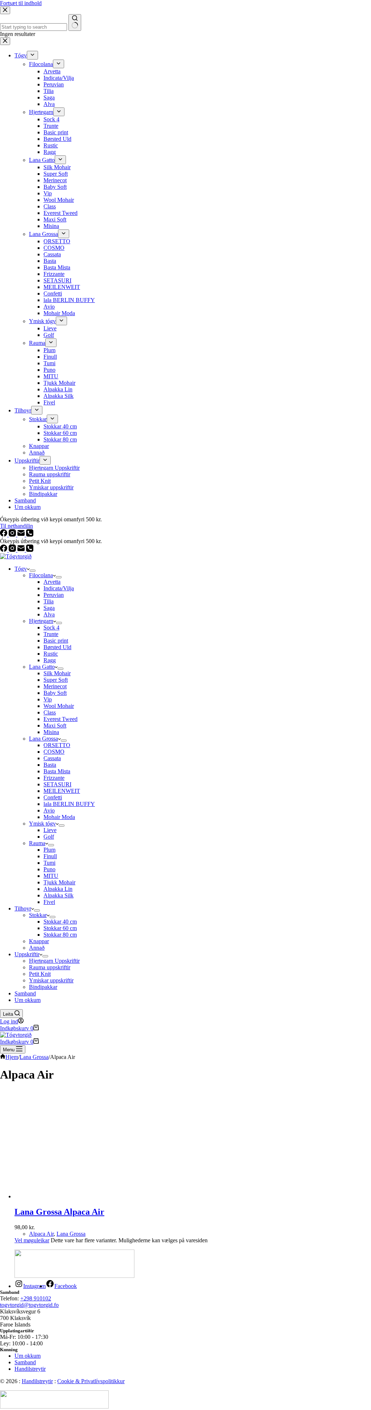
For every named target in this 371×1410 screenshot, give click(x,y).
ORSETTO (56, 745)
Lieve (50, 830)
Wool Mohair (58, 706)
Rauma (37, 843)
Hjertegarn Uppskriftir (54, 961)
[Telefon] (29, 550)
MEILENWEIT (61, 791)
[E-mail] (21, 550)
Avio (49, 810)
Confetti (52, 797)
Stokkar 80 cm (60, 935)
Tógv (20, 569)
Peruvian (53, 595)
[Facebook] (4, 550)
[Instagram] (13, 550)
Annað (37, 948)
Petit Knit (40, 974)
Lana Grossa (43, 738)
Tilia (48, 601)
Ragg (49, 660)
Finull (50, 856)
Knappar (39, 941)
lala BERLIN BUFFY (69, 804)
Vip (47, 699)
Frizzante (53, 778)
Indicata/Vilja (58, 588)
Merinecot (55, 686)
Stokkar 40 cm (60, 921)
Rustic (50, 654)
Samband (25, 993)
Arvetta (52, 582)
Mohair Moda (59, 817)
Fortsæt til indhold (21, 3)
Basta (49, 765)
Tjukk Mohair (59, 882)
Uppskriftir (26, 954)
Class (49, 712)
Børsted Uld (57, 647)
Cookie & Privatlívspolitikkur (91, 1381)
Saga (49, 608)
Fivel (49, 902)
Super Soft (55, 680)
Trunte (50, 634)
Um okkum (27, 1000)
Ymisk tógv (42, 823)
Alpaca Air (41, 1234)
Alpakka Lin (57, 889)
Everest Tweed (60, 719)
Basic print (55, 640)
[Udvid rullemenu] (33, 571)
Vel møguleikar (31, 1240)
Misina (51, 732)
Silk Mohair (57, 673)
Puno (49, 869)
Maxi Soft (54, 725)
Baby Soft (55, 693)
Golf (48, 837)
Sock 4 (51, 627)
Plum (49, 850)
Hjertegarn (41, 621)
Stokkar (38, 915)
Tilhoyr (22, 908)
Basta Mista (56, 771)
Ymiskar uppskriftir (51, 980)
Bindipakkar (43, 987)
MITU (50, 876)
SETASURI (57, 784)
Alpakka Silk (58, 895)
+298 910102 (35, 1298)
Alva (49, 614)
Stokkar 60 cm (60, 928)
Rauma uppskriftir (49, 967)
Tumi (49, 863)
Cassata (52, 758)
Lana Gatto (42, 667)
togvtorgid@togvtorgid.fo (29, 1305)
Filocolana (41, 575)
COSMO (53, 752)
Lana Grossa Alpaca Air (59, 1212)
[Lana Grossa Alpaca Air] (83, 1196)
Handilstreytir (30, 1369)
